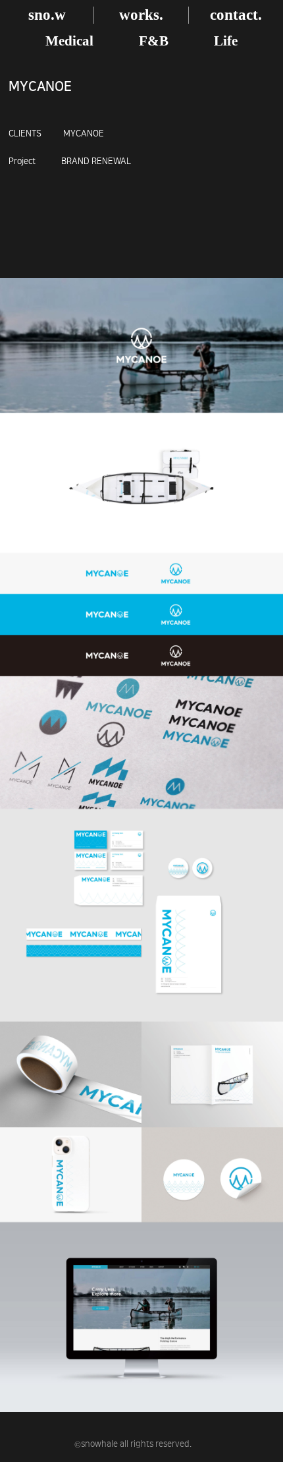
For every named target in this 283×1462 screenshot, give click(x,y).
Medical (69, 41)
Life (226, 41)
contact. (236, 15)
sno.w (47, 15)
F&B (153, 41)
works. (141, 15)
